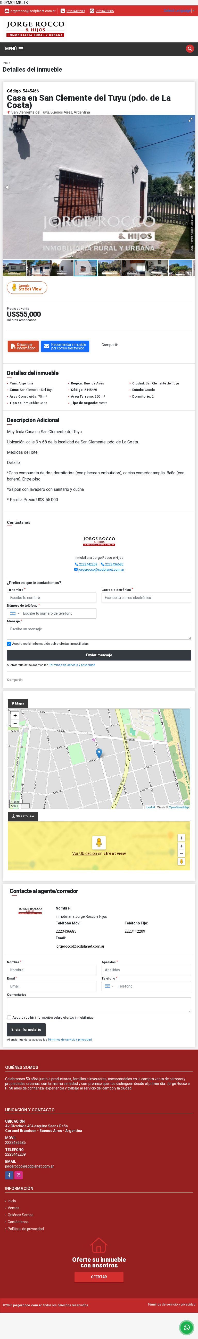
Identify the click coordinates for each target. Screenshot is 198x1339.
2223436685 (105, 11)
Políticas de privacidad (26, 1229)
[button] (190, 120)
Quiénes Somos (21, 1215)
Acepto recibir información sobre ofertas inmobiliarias (52, 1017)
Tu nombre (16, 590)
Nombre (14, 962)
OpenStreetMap (179, 807)
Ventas (13, 1208)
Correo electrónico (117, 590)
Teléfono (109, 978)
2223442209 (76, 11)
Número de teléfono (23, 606)
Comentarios (17, 995)
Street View (30, 287)
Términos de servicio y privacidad (72, 665)
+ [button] (15, 715)
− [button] (15, 723)
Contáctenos (18, 1222)
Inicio (6, 63)
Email (12, 978)
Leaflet (150, 807)
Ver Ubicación (85, 853)
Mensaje (14, 621)
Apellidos (110, 962)
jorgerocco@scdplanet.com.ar (101, 569)
